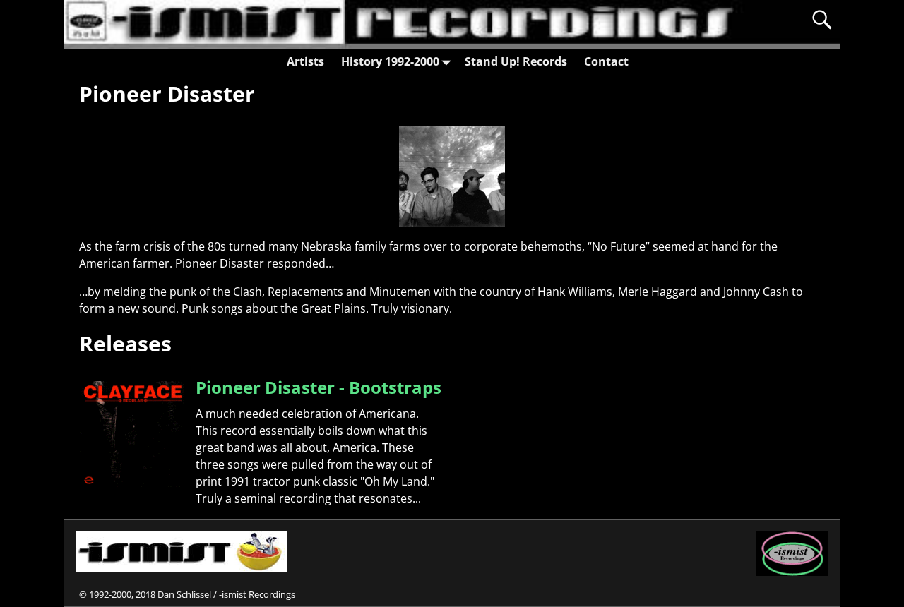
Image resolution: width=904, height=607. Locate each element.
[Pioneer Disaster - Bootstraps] (132, 483)
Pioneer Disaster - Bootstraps (318, 387)
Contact (606, 61)
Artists (305, 61)
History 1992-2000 (390, 61)
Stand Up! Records (516, 61)
